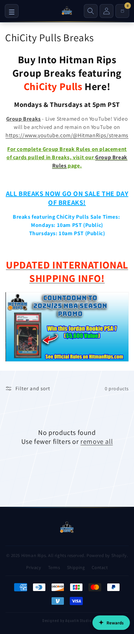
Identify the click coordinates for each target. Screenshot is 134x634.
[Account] (106, 11)
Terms (54, 567)
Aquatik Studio (78, 620)
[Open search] (91, 11)
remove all (96, 441)
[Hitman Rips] (67, 11)
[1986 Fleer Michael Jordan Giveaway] (67, 361)
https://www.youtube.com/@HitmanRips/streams (67, 135)
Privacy (33, 567)
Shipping (76, 567)
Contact (100, 567)
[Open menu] (12, 11)
